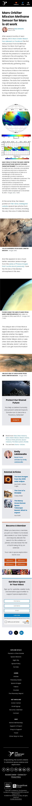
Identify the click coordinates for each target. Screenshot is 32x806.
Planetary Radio (16, 680)
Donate (16, 420)
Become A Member (16, 710)
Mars (15, 436)
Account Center (10, 775)
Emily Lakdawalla (20, 453)
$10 (21, 560)
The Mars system (17, 442)
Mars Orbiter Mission (12, 438)
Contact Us (22, 775)
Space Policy (16, 664)
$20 (9, 564)
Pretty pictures (16, 440)
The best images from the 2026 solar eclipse (21, 479)
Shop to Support (16, 729)
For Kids (16, 667)
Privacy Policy (26, 618)
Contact (16, 713)
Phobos (8, 440)
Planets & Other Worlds (16, 653)
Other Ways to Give (16, 736)
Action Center (16, 703)
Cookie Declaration (16, 799)
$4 (10, 560)
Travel (16, 733)
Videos (16, 687)
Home (17, 444)
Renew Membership (16, 723)
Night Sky (16, 660)
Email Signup (16, 706)
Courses (16, 690)
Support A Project (16, 726)
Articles (22, 444)
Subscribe (17, 615)
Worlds (26, 442)
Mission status (24, 438)
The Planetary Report (16, 693)
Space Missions (16, 657)
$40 (21, 564)
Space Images (16, 683)
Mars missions (22, 436)
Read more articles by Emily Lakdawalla (20, 459)
